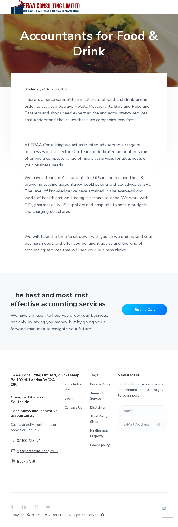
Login (69, 398)
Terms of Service (96, 396)
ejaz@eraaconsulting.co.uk (37, 451)
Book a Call (144, 309)
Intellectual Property (99, 433)
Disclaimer (97, 407)
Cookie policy (100, 445)
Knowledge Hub (73, 387)
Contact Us (73, 407)
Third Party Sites (98, 419)
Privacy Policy (100, 384)
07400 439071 (29, 440)
